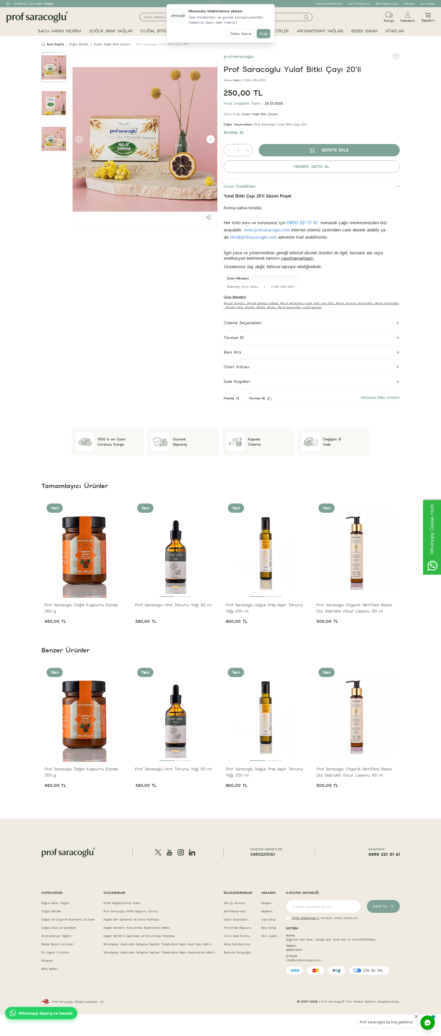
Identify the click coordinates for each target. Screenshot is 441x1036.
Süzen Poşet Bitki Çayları (112, 44)
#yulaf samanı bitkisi (262, 303)
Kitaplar (47, 961)
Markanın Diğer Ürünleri (380, 397)
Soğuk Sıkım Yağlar (55, 903)
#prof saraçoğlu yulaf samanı (300, 307)
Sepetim (267, 911)
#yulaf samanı (234, 303)
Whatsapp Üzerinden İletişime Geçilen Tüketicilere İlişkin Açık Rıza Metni (157, 944)
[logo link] (37, 17)
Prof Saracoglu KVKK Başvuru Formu (130, 911)
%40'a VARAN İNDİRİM (59, 31)
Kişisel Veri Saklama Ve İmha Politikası (131, 919)
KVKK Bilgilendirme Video (121, 903)
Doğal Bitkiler (79, 44)
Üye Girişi (268, 919)
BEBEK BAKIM (364, 31)
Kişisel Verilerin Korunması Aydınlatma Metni (136, 928)
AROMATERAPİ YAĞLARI (320, 31)
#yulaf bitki (234, 307)
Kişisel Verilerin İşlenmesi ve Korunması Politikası (139, 936)
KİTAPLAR (395, 31)
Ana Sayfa (55, 44)
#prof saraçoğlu (387, 303)
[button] (8, 3)
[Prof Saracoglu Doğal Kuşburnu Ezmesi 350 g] (85, 549)
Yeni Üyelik (269, 936)
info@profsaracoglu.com (303, 960)
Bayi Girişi (268, 928)
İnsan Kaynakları (236, 919)
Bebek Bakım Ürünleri (57, 944)
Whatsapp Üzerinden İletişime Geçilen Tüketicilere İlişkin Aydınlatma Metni (159, 952)
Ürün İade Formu (237, 936)
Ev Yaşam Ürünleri (55, 952)
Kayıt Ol (380, 906)
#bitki (261, 307)
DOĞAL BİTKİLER (157, 31)
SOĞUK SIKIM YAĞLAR (110, 31)
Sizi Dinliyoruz (359, 4)
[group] (145, 139)
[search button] (306, 17)
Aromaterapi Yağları (56, 936)
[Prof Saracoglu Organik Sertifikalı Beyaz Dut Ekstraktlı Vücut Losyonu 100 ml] (356, 549)
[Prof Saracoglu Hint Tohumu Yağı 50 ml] (175, 549)
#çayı (271, 307)
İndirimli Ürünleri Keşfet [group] (34, 3)
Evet (263, 33)
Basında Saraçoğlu (237, 952)
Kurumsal (428, 4)
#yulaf (249, 307)
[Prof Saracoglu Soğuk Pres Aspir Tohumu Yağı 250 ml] (266, 549)
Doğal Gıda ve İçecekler (58, 928)
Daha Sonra (240, 33)
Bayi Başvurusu (387, 4)
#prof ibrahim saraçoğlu (354, 303)
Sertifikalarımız (235, 911)
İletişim (409, 4)
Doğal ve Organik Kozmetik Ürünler (68, 919)
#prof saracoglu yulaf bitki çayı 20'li (307, 303)
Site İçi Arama (234, 903)
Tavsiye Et (257, 398)
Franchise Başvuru (238, 928)
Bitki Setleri (49, 969)
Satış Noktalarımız (329, 4)
